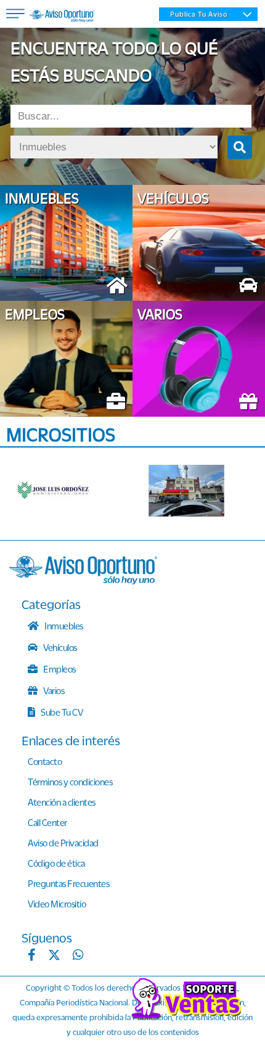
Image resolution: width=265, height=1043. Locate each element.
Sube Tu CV (61, 712)
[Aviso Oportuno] (83, 581)
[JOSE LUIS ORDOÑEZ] (64, 491)
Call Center (47, 822)
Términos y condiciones (70, 782)
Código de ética (56, 863)
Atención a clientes (62, 802)
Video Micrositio (57, 904)
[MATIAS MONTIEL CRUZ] (197, 491)
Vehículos (59, 647)
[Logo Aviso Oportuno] (62, 17)
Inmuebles (63, 626)
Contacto (45, 761)
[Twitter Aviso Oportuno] (54, 956)
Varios (53, 690)
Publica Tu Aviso (198, 14)
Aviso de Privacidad (63, 843)
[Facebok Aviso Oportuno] (31, 956)
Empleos (59, 669)
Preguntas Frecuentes (68, 883)
